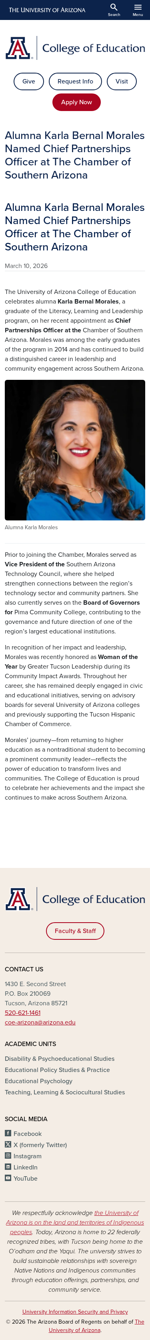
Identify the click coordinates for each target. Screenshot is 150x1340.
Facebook (28, 1134)
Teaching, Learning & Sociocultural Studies (65, 1092)
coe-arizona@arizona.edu (40, 1022)
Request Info (75, 81)
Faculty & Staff (75, 931)
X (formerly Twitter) (40, 1145)
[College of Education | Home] (75, 48)
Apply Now (76, 102)
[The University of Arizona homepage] (46, 10)
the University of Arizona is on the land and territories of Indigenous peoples (75, 1222)
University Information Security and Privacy (75, 1311)
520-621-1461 (22, 1013)
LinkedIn (26, 1167)
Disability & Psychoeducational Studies (59, 1059)
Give (28, 81)
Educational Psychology (38, 1081)
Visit (122, 81)
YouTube (26, 1179)
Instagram (28, 1156)
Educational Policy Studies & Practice (57, 1070)
